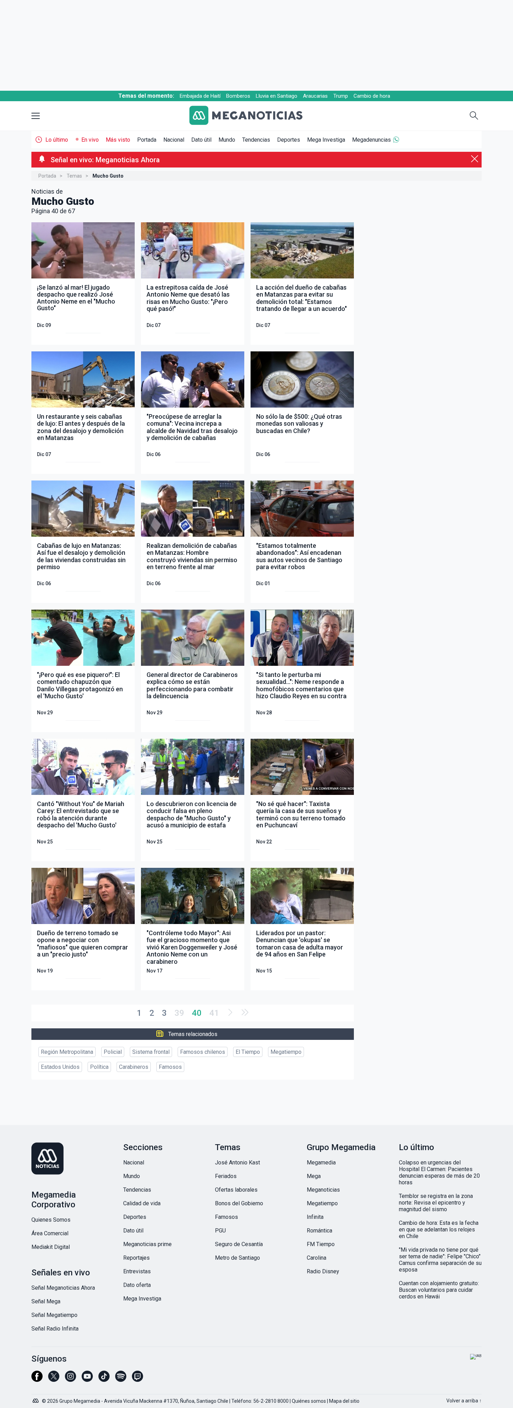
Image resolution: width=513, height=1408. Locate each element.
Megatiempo (286, 1052)
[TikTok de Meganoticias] (104, 1379)
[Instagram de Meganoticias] (70, 1379)
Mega (314, 1176)
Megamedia (321, 1162)
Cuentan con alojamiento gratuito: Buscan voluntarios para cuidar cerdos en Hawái (439, 1290)
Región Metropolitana (67, 1052)
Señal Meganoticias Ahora (63, 1287)
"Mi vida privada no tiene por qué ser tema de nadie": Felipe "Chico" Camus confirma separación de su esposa (440, 1259)
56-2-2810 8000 (271, 1401)
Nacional (173, 139)
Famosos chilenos (202, 1052)
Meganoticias (323, 1189)
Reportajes (136, 1257)
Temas (74, 176)
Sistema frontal (151, 1052)
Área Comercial (49, 1233)
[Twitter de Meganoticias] (53, 1379)
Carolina (316, 1257)
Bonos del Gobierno (239, 1203)
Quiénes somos (309, 1401)
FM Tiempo (321, 1244)
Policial (113, 1052)
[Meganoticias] (251, 116)
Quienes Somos (50, 1219)
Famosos (170, 1067)
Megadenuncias (371, 139)
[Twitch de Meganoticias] (137, 1379)
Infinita (315, 1217)
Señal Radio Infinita (55, 1328)
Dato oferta (137, 1285)
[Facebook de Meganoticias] (37, 1379)
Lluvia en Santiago (276, 96)
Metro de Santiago (237, 1257)
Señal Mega (45, 1301)
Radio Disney (323, 1271)
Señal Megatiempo (54, 1315)
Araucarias (315, 96)
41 (214, 1013)
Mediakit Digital (50, 1247)
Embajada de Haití (200, 96)
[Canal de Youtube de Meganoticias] (87, 1379)
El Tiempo (248, 1052)
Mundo (226, 139)
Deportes (288, 139)
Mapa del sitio (344, 1401)
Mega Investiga (326, 139)
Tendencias (256, 139)
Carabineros (133, 1067)
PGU (220, 1230)
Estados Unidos (60, 1067)
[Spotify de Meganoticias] (120, 1379)
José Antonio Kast (237, 1162)
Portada (146, 139)
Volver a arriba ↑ (464, 1400)
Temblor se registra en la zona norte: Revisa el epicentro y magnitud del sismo (436, 1203)
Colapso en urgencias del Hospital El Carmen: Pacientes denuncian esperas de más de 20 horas (439, 1172)
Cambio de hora (372, 96)
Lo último (56, 139)
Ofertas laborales (236, 1189)
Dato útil (201, 139)
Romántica (319, 1230)
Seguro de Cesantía (239, 1244)
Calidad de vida (142, 1203)
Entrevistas (137, 1271)
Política (99, 1067)
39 (179, 1013)
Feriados (226, 1176)
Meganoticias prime (147, 1244)
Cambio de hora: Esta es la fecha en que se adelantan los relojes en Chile (438, 1229)
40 (197, 1013)
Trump (340, 96)
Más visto (118, 139)
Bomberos (238, 96)
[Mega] (36, 1398)
